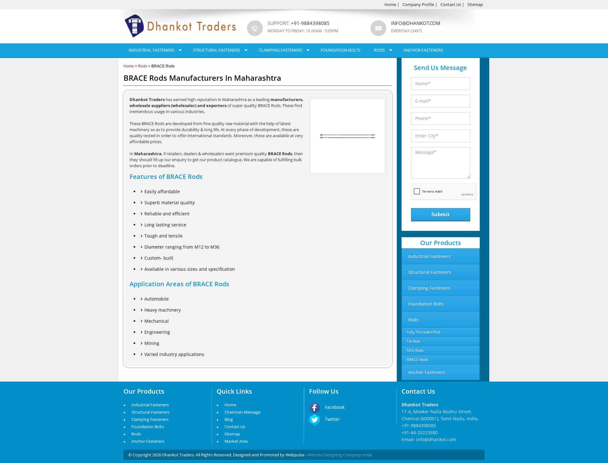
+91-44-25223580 (420, 432)
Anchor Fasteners (423, 50)
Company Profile (418, 4)
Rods (379, 50)
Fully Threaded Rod (423, 332)
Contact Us (450, 4)
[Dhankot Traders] (181, 41)
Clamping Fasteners (280, 50)
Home (390, 4)
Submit (440, 214)
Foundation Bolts (340, 50)
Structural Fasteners (216, 50)
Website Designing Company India (339, 455)
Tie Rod (413, 341)
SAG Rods (415, 350)
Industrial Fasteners (151, 50)
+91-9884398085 (419, 425)
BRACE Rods (417, 359)
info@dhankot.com (415, 23)
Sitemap (475, 4)
